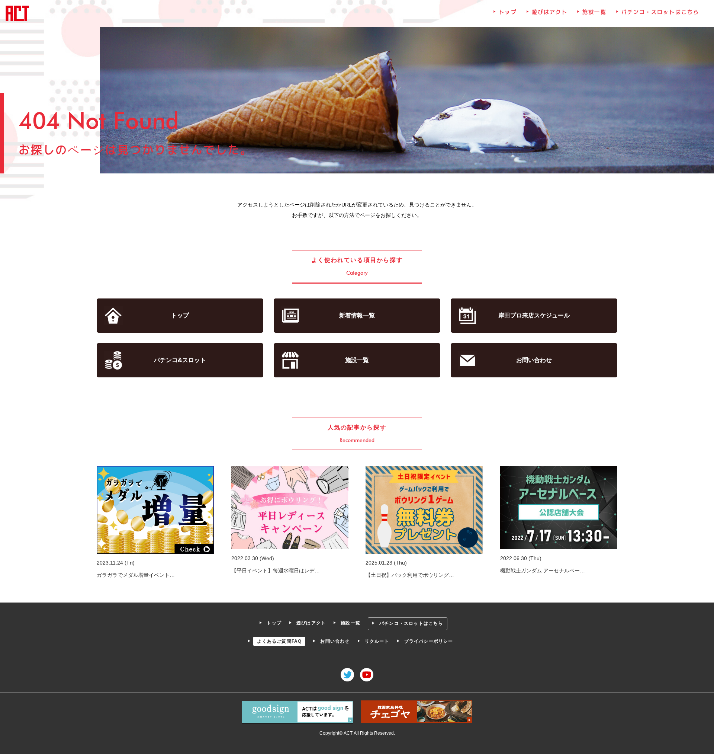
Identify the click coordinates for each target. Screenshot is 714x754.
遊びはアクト (550, 12)
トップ (508, 12)
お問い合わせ (534, 360)
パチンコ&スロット (180, 360)
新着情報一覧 (357, 315)
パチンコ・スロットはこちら (660, 12)
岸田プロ (534, 315)
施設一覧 (594, 12)
